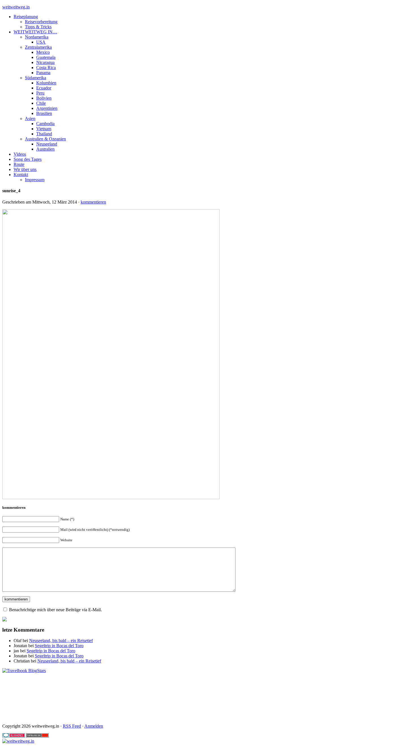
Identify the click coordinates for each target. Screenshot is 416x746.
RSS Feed (72, 726)
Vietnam (43, 128)
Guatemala (45, 57)
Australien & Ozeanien (45, 138)
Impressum (34, 179)
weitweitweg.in (16, 7)
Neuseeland (46, 144)
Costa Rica (46, 67)
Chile (41, 103)
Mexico (43, 52)
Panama (43, 72)
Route (19, 164)
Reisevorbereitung (41, 21)
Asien (30, 118)
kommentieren (93, 202)
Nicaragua (45, 62)
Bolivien (44, 98)
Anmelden (93, 726)
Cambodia (45, 123)
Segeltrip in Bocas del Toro (59, 645)
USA (41, 42)
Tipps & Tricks (38, 26)
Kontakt (21, 174)
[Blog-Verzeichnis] (13, 736)
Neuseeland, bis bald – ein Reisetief (61, 640)
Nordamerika (36, 37)
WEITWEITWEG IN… (35, 31)
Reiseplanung (26, 16)
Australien (45, 149)
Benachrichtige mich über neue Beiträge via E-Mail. (55, 609)
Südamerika (35, 77)
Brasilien (44, 113)
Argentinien (46, 108)
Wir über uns (25, 169)
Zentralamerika (38, 47)
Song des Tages (28, 159)
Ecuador (43, 87)
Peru (40, 93)
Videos (20, 154)
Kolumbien (46, 82)
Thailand (44, 133)
